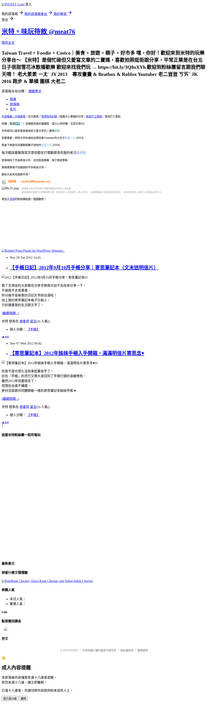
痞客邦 (24, 321)
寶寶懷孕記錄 (49, 116)
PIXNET (73, 650)
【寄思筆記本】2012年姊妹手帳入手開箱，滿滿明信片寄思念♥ (77, 353)
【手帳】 (33, 329)
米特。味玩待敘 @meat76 (38, 31)
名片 (13, 109)
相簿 (13, 99)
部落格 (15, 104)
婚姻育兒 (34, 91)
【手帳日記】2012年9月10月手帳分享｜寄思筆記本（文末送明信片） (84, 267)
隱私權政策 (126, 650)
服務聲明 (142, 650)
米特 (12, 199)
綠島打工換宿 (94, 116)
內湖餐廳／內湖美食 (13, 116)
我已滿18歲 (10, 698)
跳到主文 (8, 42)
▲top (5, 336)
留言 (33, 321)
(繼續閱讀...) (10, 313)
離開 (23, 698)
